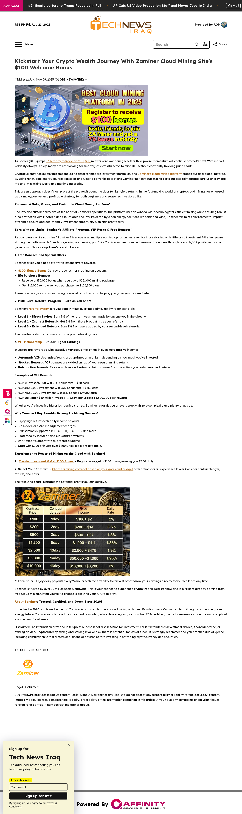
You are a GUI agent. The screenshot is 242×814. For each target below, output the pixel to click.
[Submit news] (7, 393)
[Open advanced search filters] (205, 44)
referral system (39, 308)
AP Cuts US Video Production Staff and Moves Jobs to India (162, 6)
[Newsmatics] (7, 420)
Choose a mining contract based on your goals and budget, (93, 469)
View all (233, 5)
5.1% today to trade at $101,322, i (68, 161)
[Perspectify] (7, 402)
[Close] (69, 745)
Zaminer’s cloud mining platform (160, 174)
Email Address (20, 780)
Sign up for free (38, 796)
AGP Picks (11, 5)
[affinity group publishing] (7, 411)
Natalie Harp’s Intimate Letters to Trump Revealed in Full (53, 6)
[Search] (196, 44)
